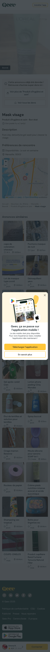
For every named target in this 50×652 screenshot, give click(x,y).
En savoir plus (25, 354)
